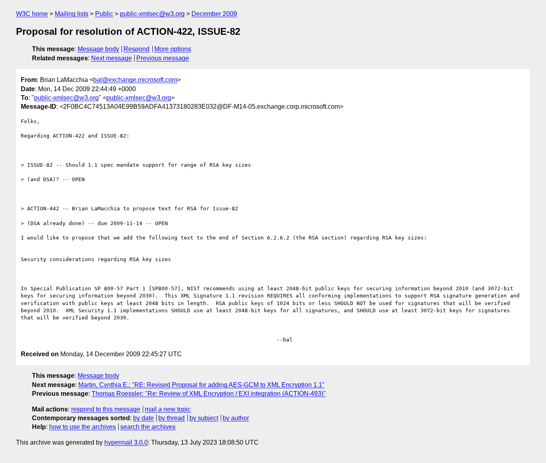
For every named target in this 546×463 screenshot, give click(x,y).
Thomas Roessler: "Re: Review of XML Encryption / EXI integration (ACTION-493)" (209, 393)
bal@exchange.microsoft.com (135, 79)
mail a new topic (168, 409)
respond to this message (105, 409)
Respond (136, 49)
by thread (171, 418)
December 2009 (214, 13)
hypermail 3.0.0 (126, 442)
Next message (111, 58)
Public (104, 13)
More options (172, 49)
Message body (98, 49)
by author (236, 418)
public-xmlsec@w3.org (152, 13)
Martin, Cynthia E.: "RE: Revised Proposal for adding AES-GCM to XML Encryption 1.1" (201, 384)
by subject (203, 418)
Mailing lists (71, 13)
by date (143, 418)
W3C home (32, 13)
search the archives (147, 426)
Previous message (162, 58)
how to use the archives (82, 426)
